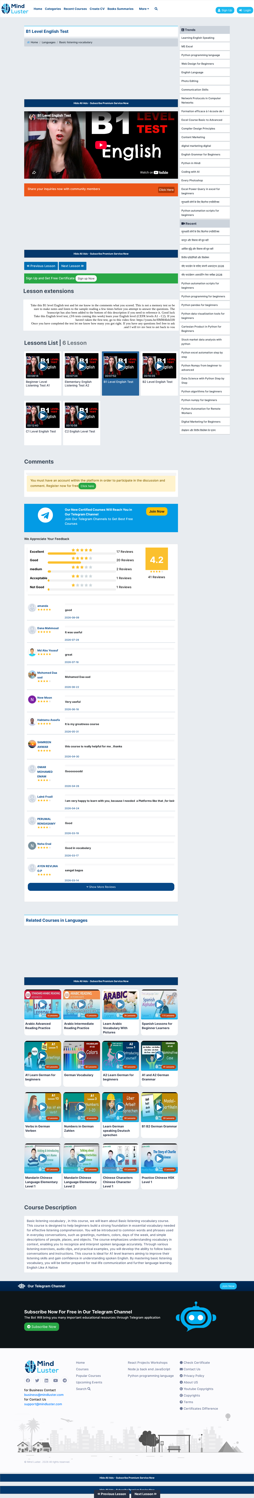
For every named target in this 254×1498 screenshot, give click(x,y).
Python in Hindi (190, 163)
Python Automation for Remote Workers (200, 411)
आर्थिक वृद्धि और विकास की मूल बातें (197, 248)
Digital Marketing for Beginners (200, 421)
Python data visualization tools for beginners (203, 316)
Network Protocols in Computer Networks (201, 100)
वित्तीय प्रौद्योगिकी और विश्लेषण (195, 257)
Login (246, 10)
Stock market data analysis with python (201, 342)
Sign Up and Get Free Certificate (60, 278)
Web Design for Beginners (197, 63)
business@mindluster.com (44, 1395)
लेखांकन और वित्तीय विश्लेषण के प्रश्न (198, 430)
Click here (87, 486)
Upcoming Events (89, 1382)
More (143, 9)
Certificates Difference (200, 1408)
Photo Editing (189, 81)
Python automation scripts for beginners (200, 213)
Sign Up (227, 10)
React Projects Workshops (148, 1362)
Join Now (228, 1286)
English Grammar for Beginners (200, 154)
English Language (192, 72)
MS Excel (187, 46)
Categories (53, 9)
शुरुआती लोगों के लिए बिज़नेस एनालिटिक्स (200, 202)
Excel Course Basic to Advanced (201, 120)
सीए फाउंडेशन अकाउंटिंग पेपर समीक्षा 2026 (201, 274)
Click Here (166, 190)
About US (190, 1382)
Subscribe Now (43, 1327)
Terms (188, 1402)
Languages (48, 42)
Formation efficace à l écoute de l (202, 111)
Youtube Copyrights (198, 1389)
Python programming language (200, 55)
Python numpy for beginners (199, 400)
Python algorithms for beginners (201, 391)
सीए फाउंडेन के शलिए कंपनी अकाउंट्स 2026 (202, 266)
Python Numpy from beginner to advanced (201, 367)
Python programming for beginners (203, 296)
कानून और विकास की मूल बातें (194, 240)
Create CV (97, 9)
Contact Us (191, 1369)
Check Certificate (196, 1362)
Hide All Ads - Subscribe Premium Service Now (101, 103)
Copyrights (191, 1395)
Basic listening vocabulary (75, 42)
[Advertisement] (101, 73)
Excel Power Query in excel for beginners (200, 191)
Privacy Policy (193, 1376)
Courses (82, 1369)
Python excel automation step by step (202, 354)
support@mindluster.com (43, 1404)
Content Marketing (193, 137)
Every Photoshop (192, 180)
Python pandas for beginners (199, 305)
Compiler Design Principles (198, 128)
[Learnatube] (15, 7)
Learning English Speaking (197, 37)
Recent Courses (75, 9)
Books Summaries (120, 9)
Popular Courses (88, 1376)
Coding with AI (190, 171)
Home (38, 9)
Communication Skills (194, 89)
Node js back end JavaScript (149, 1369)
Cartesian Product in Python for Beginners (201, 329)
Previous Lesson (42, 266)
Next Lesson (71, 266)
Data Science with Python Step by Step (202, 380)
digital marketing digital (196, 145)
